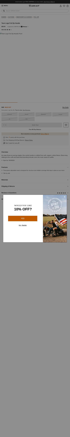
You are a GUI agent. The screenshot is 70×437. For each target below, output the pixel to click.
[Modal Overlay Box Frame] (35, 218)
